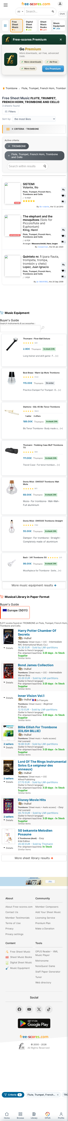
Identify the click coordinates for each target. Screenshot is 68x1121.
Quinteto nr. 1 (41, 262)
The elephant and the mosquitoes (37, 223)
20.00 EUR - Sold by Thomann (35, 843)
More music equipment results (34, 585)
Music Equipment (20, 968)
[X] (39, 1009)
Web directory (43, 982)
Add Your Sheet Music (48, 912)
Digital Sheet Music (21, 962)
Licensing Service (45, 917)
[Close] (60, 39)
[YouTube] (29, 1009)
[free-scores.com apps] (5, 25)
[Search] (45, 166)
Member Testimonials (17, 917)
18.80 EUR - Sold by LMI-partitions (38, 744)
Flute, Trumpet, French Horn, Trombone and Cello (34, 156)
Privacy (9, 928)
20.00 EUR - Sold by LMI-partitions (38, 678)
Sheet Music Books (21, 957)
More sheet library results (34, 858)
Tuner (38, 977)
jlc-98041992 (42, 282)
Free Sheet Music (20, 951)
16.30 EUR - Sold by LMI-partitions (38, 647)
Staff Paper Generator (47, 971)
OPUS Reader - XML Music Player (46, 953)
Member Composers (46, 906)
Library (34, 1118)
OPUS (47, 1118)
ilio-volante (44, 206)
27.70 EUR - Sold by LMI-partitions (38, 782)
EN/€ (62, 13)
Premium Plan (43, 923)
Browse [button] (20, 1118)
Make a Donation (44, 928)
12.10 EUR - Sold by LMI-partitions (37, 709)
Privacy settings (14, 934)
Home (7, 1118)
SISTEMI (30, 185)
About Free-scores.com (18, 906)
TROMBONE (19, 146)
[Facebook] (19, 1009)
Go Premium (53, 68)
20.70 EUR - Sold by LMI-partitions (38, 812)
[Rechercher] (53, 11)
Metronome (42, 960)
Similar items (24, 658)
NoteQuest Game (45, 966)
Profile (61, 1118)
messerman (43, 247)
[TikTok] (49, 1009)
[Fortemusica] (21, 1046)
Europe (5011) (17, 610)
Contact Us (11, 912)
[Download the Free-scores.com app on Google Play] (34, 1023)
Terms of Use (13, 923)
